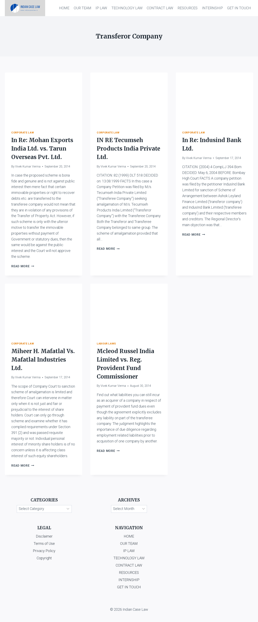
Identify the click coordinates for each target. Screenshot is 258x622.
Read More (22, 266)
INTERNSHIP (212, 8)
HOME (64, 8)
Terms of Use (44, 543)
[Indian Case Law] (25, 8)
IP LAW (101, 8)
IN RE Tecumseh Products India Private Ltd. (128, 148)
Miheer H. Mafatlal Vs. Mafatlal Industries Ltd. (43, 359)
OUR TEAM (82, 8)
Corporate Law (22, 132)
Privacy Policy (44, 551)
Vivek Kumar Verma (28, 166)
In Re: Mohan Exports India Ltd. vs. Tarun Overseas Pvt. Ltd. (42, 148)
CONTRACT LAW (160, 8)
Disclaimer (44, 536)
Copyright (44, 558)
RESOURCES (188, 8)
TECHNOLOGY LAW (127, 8)
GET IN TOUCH (239, 8)
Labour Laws (106, 343)
